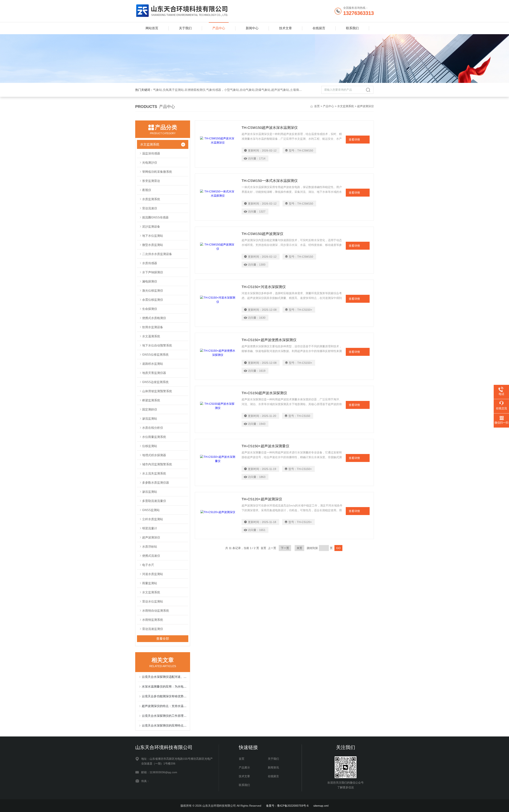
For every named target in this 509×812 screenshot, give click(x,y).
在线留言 (319, 28)
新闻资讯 (273, 767)
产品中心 (218, 28)
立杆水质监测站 (152, 519)
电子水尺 (148, 565)
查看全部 (162, 638)
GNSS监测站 (151, 510)
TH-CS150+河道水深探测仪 (264, 287)
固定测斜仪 (149, 409)
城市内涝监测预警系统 (157, 464)
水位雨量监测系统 (154, 436)
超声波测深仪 (151, 537)
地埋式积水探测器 (154, 455)
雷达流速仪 (149, 208)
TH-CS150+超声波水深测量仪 (265, 446)
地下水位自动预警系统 (157, 345)
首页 (317, 106)
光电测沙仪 (149, 162)
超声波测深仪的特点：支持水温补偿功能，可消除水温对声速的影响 (164, 706)
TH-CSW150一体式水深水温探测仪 (270, 181)
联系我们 (352, 28)
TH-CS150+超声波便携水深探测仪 (269, 340)
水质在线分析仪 (152, 427)
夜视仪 (146, 190)
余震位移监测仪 (152, 299)
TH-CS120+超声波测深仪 (262, 499)
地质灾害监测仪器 (154, 372)
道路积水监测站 (152, 363)
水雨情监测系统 (152, 619)
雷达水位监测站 (152, 601)
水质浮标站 (149, 546)
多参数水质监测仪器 (155, 482)
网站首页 (152, 28)
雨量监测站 (149, 583)
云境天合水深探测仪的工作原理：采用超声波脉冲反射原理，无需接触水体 (164, 715)
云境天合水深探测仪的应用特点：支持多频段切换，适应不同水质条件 (164, 725)
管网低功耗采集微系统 (157, 171)
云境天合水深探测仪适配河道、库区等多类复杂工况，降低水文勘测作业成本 (164, 676)
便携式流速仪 (151, 555)
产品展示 (244, 767)
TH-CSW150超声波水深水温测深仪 (270, 128)
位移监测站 (149, 446)
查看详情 (354, 139)
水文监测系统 (345, 106)
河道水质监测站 (152, 574)
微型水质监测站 (152, 244)
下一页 (285, 548)
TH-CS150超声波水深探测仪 (264, 393)
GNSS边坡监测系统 (155, 382)
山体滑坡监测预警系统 (157, 391)
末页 (299, 548)
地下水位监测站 (152, 235)
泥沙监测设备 (151, 226)
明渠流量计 (149, 528)
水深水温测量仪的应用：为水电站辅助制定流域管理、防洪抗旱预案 (164, 686)
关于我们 (185, 28)
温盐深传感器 (151, 153)
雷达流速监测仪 (152, 629)
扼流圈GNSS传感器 (155, 217)
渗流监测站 (149, 418)
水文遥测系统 (151, 336)
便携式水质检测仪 (154, 318)
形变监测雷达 (151, 180)
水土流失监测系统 (154, 473)
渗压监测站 (149, 491)
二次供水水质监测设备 (157, 254)
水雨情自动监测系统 (155, 610)
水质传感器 (149, 263)
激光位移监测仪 (152, 290)
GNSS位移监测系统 (155, 354)
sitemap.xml (320, 805)
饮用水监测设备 (152, 327)
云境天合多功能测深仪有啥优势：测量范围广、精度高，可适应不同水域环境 (164, 696)
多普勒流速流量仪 (154, 501)
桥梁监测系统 (151, 400)
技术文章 (285, 28)
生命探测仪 (149, 308)
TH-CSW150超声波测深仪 (262, 234)
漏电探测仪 (149, 281)
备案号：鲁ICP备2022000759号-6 (287, 805)
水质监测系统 (151, 199)
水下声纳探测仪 (152, 272)
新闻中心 (252, 28)
